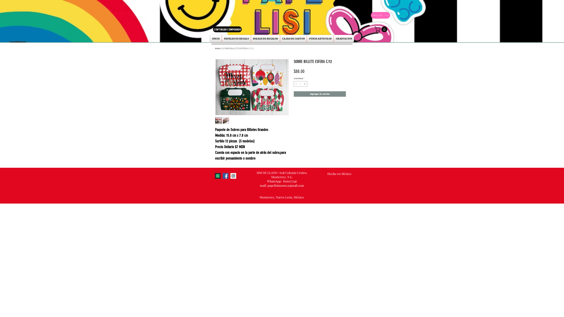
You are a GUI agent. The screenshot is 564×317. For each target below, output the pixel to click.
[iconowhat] (218, 176)
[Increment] (305, 83)
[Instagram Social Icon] (233, 176)
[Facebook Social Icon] (225, 176)
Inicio (218, 48)
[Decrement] (296, 83)
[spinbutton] (300, 83)
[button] (382, 29)
